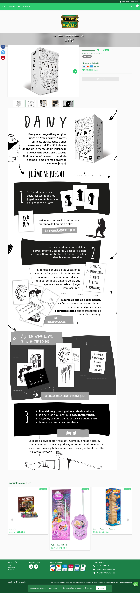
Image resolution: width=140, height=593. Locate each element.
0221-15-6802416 (103, 565)
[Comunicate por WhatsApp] (135, 584)
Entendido (101, 588)
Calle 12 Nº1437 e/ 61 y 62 (106, 573)
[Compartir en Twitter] (3, 52)
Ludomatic (12, 529)
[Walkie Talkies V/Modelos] (70, 515)
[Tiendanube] (17, 582)
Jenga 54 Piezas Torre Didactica (104, 529)
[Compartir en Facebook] (3, 47)
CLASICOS (78, 36)
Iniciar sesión (134, 2)
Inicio (3, 6)
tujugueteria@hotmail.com (106, 569)
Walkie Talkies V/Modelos (59, 545)
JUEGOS (60, 36)
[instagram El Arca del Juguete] (31, 566)
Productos (13, 6)
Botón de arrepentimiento (125, 582)
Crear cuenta (126, 2)
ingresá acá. (114, 582)
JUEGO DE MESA (69, 36)
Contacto (26, 6)
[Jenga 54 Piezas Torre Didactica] (112, 507)
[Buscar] (132, 7)
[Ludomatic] (28, 507)
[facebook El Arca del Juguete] (36, 566)
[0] (136, 7)
